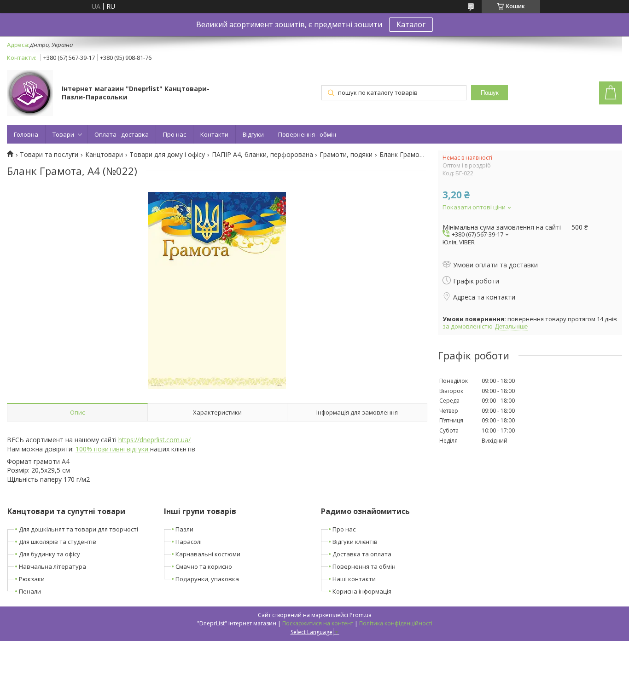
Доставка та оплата (361, 554)
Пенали (30, 591)
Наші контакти (354, 579)
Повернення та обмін (364, 566)
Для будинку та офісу (49, 554)
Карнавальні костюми (207, 554)
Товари (63, 134)
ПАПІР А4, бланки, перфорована (262, 154)
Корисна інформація (361, 591)
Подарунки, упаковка (207, 579)
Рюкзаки (32, 579)
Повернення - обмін (307, 134)
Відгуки (253, 134)
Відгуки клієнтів (355, 541)
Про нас (174, 134)
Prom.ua (360, 615)
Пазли (184, 529)
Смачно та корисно (203, 566)
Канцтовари (104, 154)
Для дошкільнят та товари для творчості (78, 529)
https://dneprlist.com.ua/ (154, 439)
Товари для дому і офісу (167, 154)
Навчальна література (52, 566)
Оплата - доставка (121, 134)
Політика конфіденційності (395, 623)
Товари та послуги (49, 154)
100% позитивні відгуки (113, 449)
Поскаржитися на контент (317, 623)
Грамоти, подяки (346, 154)
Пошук (490, 92)
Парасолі (188, 541)
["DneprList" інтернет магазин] (30, 94)
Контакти (214, 134)
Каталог (410, 24)
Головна (26, 134)
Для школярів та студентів (57, 541)
